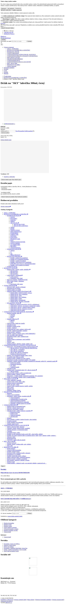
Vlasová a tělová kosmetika (14, 450)
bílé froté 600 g (14, 274)
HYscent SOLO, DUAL (13, 303)
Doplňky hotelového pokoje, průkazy (16, 456)
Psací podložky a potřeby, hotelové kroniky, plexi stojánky (22, 419)
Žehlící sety (10, 338)
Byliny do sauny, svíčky (13, 384)
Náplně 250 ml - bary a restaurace (18, 294)
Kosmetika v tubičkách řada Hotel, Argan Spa (15, 548)
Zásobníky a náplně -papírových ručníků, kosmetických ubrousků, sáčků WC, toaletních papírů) (31, 361)
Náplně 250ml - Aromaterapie (17, 300)
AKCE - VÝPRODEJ (13, 48)
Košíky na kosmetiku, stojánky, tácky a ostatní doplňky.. (21, 377)
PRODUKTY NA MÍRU (13, 64)
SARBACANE (14, 234)
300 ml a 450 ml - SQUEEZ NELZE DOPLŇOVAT (23, 348)
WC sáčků (13, 365)
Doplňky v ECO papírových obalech (19, 265)
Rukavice (9, 393)
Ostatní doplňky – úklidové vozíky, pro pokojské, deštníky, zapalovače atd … (26, 463)
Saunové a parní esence (10, 545)
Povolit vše (18, 8)
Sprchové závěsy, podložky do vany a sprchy (18, 358)
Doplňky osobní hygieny (13, 451)
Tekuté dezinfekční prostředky (18, 400)
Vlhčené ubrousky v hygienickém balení (17, 429)
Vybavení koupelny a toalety (11, 529)
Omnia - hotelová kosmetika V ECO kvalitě (15, 549)
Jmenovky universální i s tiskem (15, 409)
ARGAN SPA (14, 223)
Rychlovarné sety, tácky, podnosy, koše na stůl (19, 329)
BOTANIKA (13, 218)
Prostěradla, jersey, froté (16, 278)
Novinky (6, 69)
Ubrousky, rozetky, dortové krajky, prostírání (18, 428)
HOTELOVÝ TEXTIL (13, 51)
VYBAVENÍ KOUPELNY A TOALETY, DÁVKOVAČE (22, 56)
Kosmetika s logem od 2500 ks (12, 544)
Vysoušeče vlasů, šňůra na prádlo (15, 357)
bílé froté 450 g (14, 271)
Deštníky (9, 418)
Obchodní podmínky (9, 67)
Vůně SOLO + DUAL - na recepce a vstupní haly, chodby (25, 306)
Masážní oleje (10, 389)
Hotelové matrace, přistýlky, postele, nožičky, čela (19, 343)
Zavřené (12, 316)
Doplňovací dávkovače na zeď (18, 354)
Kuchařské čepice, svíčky (13, 432)
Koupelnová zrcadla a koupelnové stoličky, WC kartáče (21, 359)
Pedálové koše (14, 413)
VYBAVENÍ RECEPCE (13, 60)
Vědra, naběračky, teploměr (14, 380)
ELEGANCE (13, 237)
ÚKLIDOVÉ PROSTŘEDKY (15, 59)
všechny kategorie (11, 66)
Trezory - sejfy (10, 342)
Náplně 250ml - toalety (16, 298)
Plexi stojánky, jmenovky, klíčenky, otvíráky (18, 460)
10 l (11, 253)
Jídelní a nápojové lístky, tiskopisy (15, 426)
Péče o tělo (10, 445)
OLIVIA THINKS (15, 243)
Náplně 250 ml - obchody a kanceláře (19, 301)
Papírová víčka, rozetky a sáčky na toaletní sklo (19, 373)
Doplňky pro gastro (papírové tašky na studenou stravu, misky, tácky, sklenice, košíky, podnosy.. (31, 435)
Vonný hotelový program (10, 527)
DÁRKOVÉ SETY (12, 266)
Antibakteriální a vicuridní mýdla (18, 399)
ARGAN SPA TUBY (19, 224)
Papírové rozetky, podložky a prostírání (17, 459)
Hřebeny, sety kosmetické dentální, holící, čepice (19, 355)
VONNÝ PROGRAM (13, 53)
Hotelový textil (11, 461)
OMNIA (12, 221)
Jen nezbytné (11, 8)
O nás (5, 70)
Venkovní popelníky (15, 415)
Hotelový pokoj (8, 526)
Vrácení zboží (7, 532)
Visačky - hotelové (12, 327)
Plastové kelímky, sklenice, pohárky (16, 374)
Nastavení (3, 8)
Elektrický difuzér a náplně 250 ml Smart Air (18, 291)
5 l (11, 252)
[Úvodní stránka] (6, 38)
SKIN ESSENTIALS (15, 231)
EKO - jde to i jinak (12, 63)
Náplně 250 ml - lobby (16, 295)
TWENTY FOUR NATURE (17, 242)
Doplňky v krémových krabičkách (19, 258)
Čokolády (9, 431)
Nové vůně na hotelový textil (11, 551)
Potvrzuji (3, 23)
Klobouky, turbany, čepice (13, 390)
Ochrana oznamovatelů (58, 599)
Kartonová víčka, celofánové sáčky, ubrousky (18, 453)
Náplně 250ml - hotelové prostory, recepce (21, 293)
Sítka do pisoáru (14, 371)
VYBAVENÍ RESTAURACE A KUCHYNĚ (19, 62)
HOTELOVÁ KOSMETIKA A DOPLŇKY (18, 50)
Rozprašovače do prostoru (13, 288)
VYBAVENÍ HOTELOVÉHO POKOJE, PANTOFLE (21, 54)
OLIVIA (12, 217)
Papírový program (11, 442)
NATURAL (13, 236)
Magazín (6, 73)
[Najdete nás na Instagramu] (33, 574)
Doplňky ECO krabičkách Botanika (19, 259)
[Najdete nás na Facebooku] (33, 565)
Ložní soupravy (14, 276)
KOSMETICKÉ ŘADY (13, 215)
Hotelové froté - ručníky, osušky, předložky (18, 269)
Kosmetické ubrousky (15, 364)
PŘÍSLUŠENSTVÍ (15, 255)
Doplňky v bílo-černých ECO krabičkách (20, 262)
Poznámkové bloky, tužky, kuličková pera (17, 336)
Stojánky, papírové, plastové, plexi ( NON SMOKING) (21, 333)
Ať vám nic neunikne (6, 513)
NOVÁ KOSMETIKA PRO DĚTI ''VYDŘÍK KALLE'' (16, 498)
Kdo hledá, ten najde (6, 41)
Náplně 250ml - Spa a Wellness (18, 297)
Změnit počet (4, 131)
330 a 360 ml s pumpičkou (17, 351)
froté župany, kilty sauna (16, 284)
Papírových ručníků (15, 362)
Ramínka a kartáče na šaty (13, 326)
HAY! (12, 240)
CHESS (12, 227)
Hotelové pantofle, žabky (13, 313)
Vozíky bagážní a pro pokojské (15, 422)
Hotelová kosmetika (9, 523)
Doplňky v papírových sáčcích (18, 260)
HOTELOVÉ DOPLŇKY (14, 256)
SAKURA (13, 220)
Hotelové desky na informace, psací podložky (18, 339)
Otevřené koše (14, 416)
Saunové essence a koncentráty (15, 383)
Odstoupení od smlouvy (7, 601)
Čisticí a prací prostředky (13, 394)
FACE (12, 322)
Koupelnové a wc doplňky (14, 454)
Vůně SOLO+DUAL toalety (17, 310)
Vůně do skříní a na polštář (14, 290)
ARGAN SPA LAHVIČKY (21, 226)
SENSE (12, 228)
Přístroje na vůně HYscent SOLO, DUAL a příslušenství (24, 304)
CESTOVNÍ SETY (15, 247)
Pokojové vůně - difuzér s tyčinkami (16, 287)
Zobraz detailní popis (6, 140)
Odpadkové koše (11, 325)
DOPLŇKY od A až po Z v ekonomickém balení (22, 263)
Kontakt (6, 72)
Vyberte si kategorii (9, 47)
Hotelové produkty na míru (11, 530)
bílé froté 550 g (14, 272)
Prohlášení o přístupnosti (7, 599)
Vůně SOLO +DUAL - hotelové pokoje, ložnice (22, 307)
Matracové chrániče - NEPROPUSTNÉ (17, 279)
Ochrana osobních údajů (20, 599)
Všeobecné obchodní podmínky (43, 599)
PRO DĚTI (13, 246)
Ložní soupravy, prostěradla (14, 275)
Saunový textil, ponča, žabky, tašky (16, 381)
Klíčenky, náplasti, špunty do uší (15, 408)
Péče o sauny (10, 387)
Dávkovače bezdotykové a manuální (19, 402)
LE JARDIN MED (15, 244)
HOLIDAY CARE (15, 239)
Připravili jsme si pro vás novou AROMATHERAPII (15, 472)
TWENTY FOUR (15, 230)
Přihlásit (29, 513)
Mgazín (3, 466)
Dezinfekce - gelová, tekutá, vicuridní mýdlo (18, 396)
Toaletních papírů (14, 367)
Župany (9, 282)
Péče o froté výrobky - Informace (15, 281)
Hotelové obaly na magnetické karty (16, 406)
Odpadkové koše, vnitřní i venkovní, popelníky (19, 410)
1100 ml (12, 250)
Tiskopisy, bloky (11, 437)
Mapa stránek (30, 599)
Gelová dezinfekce (15, 397)
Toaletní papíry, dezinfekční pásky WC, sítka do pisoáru (21, 370)
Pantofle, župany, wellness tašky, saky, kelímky (19, 444)
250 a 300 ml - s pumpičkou (17, 349)
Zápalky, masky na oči (13, 424)
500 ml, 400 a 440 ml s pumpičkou (19, 352)
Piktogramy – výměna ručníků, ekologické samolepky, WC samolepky (25, 376)
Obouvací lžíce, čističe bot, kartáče (16, 323)
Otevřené (12, 314)
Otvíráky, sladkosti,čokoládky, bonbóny (17, 330)
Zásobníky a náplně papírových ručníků (20, 403)
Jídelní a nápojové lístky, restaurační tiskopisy (18, 457)
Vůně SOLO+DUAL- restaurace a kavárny (21, 309)
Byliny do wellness (9, 546)
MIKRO (12, 320)
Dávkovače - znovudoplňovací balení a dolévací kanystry (22, 346)
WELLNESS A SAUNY (13, 57)
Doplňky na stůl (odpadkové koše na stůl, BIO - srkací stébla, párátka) (25, 434)
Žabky (12, 317)
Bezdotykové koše (15, 412)
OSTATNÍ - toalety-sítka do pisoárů (16, 440)
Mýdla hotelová (11, 448)
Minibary (9, 341)
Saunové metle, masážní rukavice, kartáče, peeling (20, 386)
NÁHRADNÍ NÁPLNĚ (13, 249)
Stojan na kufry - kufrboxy (14, 332)
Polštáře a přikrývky (12, 319)
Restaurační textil (11, 438)
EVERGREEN (14, 233)
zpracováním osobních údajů (15, 516)
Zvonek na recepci (11, 421)
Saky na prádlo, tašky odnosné (15, 335)
